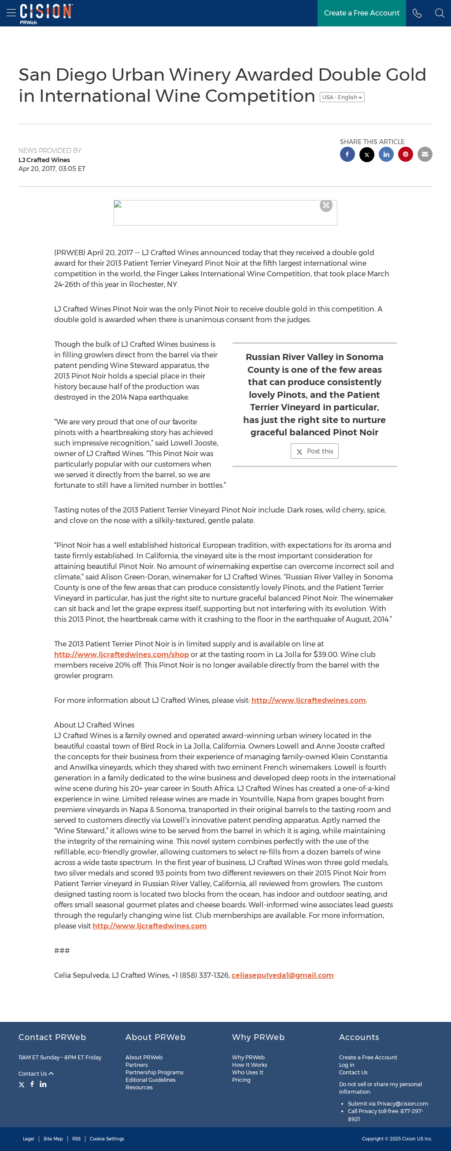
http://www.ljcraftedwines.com (308, 700)
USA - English (340, 97)
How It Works (249, 1065)
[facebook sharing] (347, 155)
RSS (76, 1139)
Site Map (53, 1139)
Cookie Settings (107, 1139)
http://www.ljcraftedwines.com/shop (121, 654)
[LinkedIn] (43, 1084)
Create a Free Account (368, 1057)
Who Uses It (247, 1072)
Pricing (241, 1080)
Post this (320, 451)
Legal (28, 1139)
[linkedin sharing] (386, 155)
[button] (440, 13)
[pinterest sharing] (405, 155)
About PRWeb (144, 1057)
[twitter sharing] (366, 155)
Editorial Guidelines (151, 1080)
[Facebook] (32, 1084)
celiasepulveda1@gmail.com (283, 975)
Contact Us (33, 1073)
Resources (139, 1087)
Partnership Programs (155, 1072)
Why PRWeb (248, 1057)
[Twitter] (22, 1084)
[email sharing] (425, 155)
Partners (137, 1065)
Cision (409, 1139)
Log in (347, 1065)
